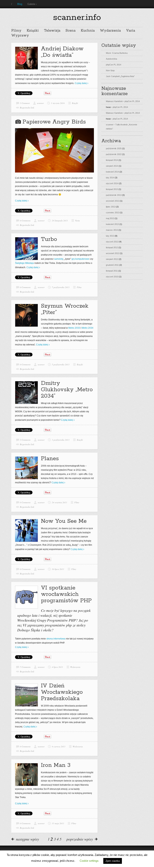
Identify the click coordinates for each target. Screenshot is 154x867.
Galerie (31, 4)
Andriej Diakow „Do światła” (62, 52)
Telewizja (52, 30)
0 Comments (25, 220)
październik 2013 (114, 195)
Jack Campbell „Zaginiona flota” (120, 76)
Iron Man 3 (55, 765)
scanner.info (77, 17)
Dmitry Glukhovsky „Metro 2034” (67, 390)
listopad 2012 (112, 247)
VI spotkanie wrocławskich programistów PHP (66, 594)
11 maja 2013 (58, 823)
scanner (40, 103)
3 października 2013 (60, 439)
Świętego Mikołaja (24, 263)
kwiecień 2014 (112, 172)
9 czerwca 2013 (58, 746)
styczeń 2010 (112, 276)
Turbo (49, 239)
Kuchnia (88, 30)
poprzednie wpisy (79, 839)
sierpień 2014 (112, 166)
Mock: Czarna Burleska (117, 53)
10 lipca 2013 (58, 569)
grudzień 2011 (112, 265)
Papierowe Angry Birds (54, 122)
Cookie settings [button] (89, 860)
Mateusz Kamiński (114, 101)
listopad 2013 (112, 189)
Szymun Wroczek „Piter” (64, 309)
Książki (33, 30)
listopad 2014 (112, 160)
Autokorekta (111, 59)
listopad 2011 (112, 271)
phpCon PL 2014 (113, 65)
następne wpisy (27, 839)
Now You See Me (64, 521)
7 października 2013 (60, 287)
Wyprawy (20, 35)
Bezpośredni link (27, 107)
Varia (130, 30)
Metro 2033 (74, 328)
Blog (19, 4)
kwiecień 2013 (112, 224)
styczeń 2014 (112, 183)
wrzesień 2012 (112, 253)
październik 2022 (114, 154)
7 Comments (25, 667)
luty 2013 (110, 236)
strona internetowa (55, 638)
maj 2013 (110, 218)
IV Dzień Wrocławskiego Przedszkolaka (62, 692)
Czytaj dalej (81, 83)
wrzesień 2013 (112, 201)
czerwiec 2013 (112, 212)
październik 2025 (114, 148)
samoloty (58, 259)
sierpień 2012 (112, 259)
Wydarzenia (110, 30)
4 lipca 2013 (57, 667)
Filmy (16, 30)
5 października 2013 (60, 364)
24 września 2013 (59, 502)
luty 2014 (110, 177)
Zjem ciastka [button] (113, 860)
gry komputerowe (80, 259)
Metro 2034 (87, 328)
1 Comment (25, 103)
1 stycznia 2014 (58, 103)
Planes (50, 458)
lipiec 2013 (111, 207)
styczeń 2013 (112, 242)
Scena (70, 30)
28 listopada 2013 (60, 220)
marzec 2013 (112, 230)
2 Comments (25, 439)
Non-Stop (110, 70)
